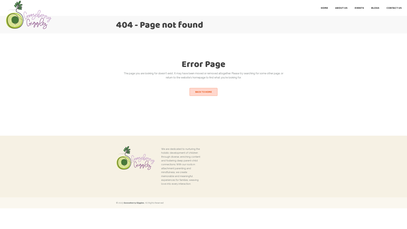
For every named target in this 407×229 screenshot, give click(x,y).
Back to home (203, 92)
